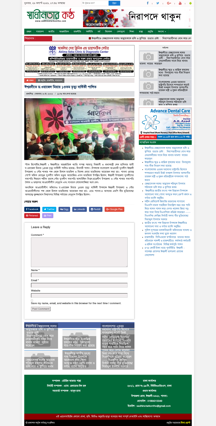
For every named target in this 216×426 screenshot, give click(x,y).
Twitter (50, 209)
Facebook (32, 209)
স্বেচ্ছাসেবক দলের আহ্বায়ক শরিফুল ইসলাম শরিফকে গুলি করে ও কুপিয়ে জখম (40, 363)
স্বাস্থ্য (141, 31)
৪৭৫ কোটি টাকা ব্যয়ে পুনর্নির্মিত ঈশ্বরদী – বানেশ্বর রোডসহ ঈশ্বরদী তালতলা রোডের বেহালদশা (165, 251)
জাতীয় (51, 31)
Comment (37, 235)
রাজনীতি (77, 31)
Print (49, 215)
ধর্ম (99, 31)
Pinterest (33, 215)
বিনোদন (108, 31)
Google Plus (116, 209)
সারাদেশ (40, 31)
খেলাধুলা (121, 31)
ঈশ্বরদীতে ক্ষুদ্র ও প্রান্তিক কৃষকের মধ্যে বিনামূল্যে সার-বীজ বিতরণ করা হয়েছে (79, 342)
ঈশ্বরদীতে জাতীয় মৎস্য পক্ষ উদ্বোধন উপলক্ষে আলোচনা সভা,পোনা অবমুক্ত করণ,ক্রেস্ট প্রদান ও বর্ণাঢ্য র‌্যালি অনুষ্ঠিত (79, 360)
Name (35, 270)
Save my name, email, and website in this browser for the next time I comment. (76, 303)
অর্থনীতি (89, 31)
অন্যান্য (161, 31)
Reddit (97, 209)
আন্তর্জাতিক (64, 31)
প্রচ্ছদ (29, 31)
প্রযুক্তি (150, 31)
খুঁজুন (114, 3)
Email (35, 280)
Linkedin (80, 209)
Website (35, 290)
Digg (65, 209)
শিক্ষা (132, 31)
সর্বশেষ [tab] (165, 47)
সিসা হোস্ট (185, 422)
